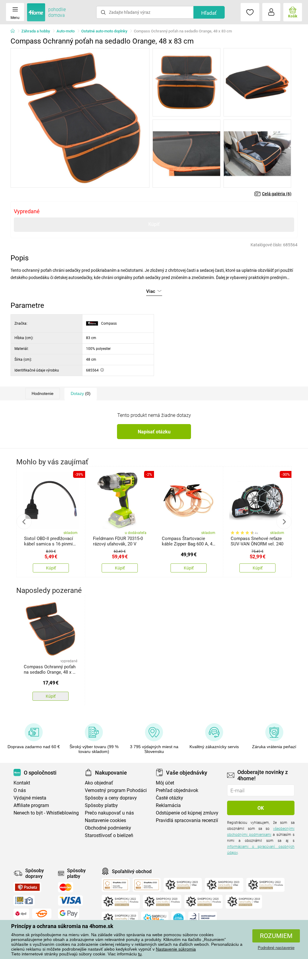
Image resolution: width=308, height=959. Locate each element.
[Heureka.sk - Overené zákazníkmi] (178, 918)
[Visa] (70, 900)
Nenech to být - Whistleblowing (46, 813)
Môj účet (165, 783)
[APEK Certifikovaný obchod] (202, 918)
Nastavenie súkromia (176, 949)
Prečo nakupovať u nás (109, 813)
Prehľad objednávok (177, 790)
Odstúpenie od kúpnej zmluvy (187, 813)
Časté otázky (169, 798)
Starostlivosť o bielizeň (109, 835)
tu (140, 953)
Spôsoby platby (101, 805)
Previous (24, 521)
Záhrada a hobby (35, 31)
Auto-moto (66, 31)
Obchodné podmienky (108, 828)
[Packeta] (27, 887)
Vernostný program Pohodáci (116, 790)
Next (283, 521)
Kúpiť (154, 224)
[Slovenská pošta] (24, 900)
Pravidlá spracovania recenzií (187, 820)
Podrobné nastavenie (276, 947)
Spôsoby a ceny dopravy (111, 798)
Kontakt (22, 783)
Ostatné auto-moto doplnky (104, 31)
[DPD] (21, 914)
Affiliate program (31, 805)
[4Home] (15, 31)
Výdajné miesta (30, 798)
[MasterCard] (65, 887)
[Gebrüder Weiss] (41, 914)
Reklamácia (168, 805)
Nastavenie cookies (105, 820)
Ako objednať (99, 783)
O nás (20, 790)
